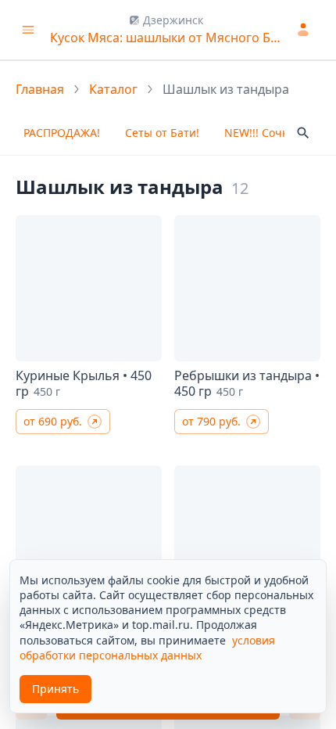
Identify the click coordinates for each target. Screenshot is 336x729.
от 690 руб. (52, 421)
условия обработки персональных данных (147, 648)
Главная (40, 89)
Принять (55, 688)
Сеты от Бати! (162, 132)
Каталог (113, 89)
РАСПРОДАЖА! (61, 132)
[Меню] (28, 29)
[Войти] (305, 30)
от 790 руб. (211, 421)
